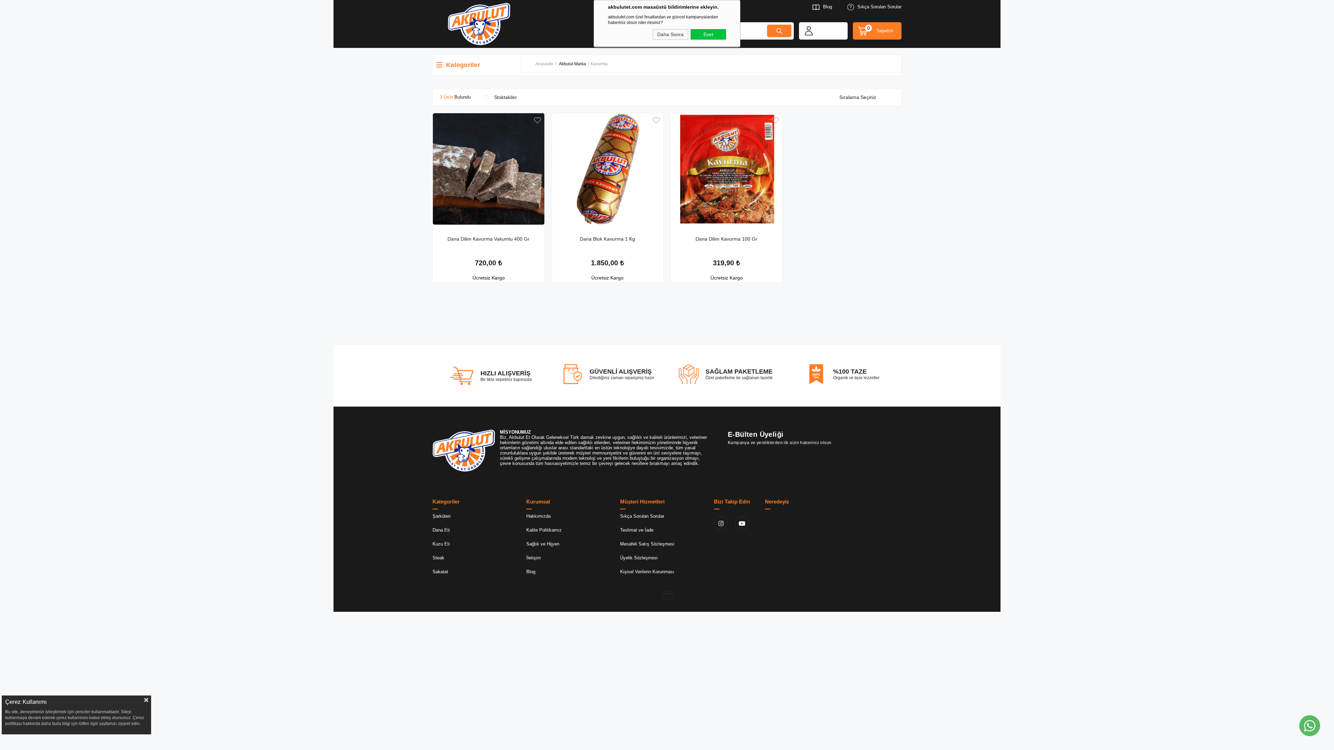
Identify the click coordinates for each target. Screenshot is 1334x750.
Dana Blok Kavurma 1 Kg (607, 239)
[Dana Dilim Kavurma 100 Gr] (726, 169)
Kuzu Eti (441, 544)
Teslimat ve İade (636, 530)
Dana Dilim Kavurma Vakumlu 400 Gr (488, 239)
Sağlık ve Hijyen (542, 544)
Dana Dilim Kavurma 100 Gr (726, 239)
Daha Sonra (670, 34)
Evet (708, 34)
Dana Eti (441, 530)
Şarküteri (442, 516)
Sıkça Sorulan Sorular (879, 6)
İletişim (533, 557)
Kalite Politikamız (544, 530)
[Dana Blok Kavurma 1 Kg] (608, 169)
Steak (438, 557)
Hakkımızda (538, 516)
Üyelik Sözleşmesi (639, 557)
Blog (827, 6)
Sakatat (440, 571)
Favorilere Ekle (537, 120)
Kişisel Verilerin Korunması (647, 571)
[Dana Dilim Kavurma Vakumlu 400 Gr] (488, 169)
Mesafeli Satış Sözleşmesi (647, 544)
